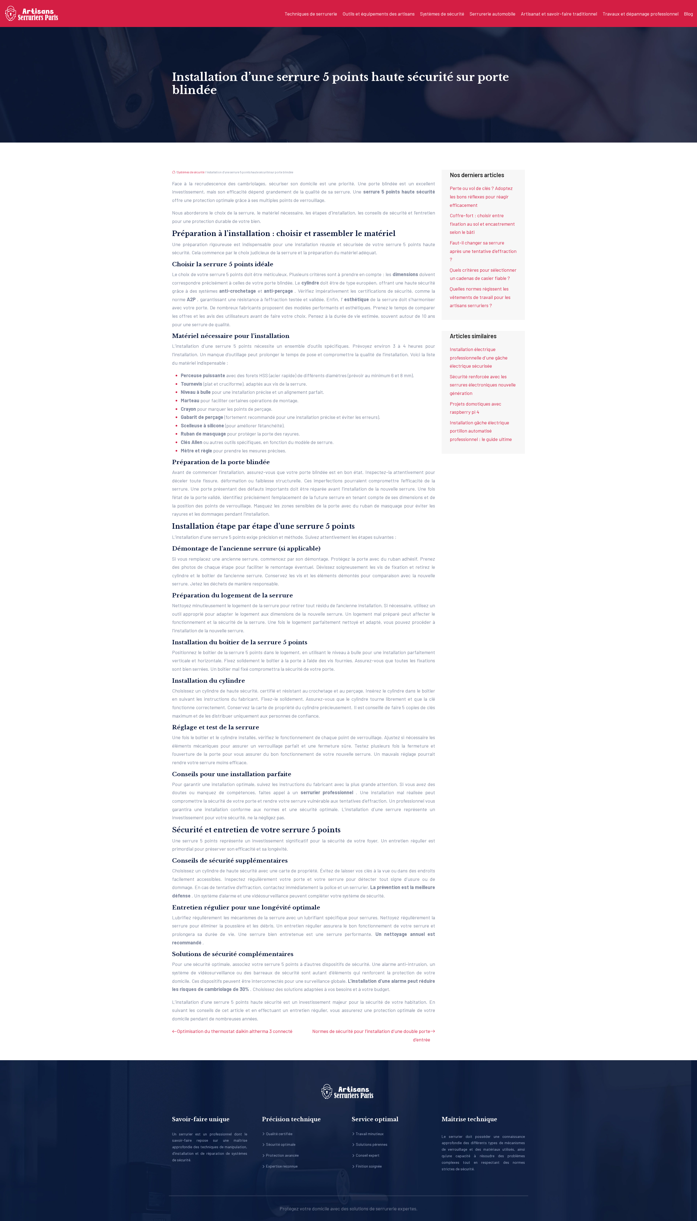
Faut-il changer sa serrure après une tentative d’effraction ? (483, 251)
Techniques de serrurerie (311, 14)
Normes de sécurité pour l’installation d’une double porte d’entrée (371, 1035)
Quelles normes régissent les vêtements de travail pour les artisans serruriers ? (480, 297)
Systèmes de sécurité (442, 14)
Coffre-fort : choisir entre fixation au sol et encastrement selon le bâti (482, 223)
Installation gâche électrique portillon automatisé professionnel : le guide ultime (481, 430)
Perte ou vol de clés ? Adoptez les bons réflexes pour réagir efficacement (481, 196)
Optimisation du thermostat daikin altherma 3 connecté (234, 1031)
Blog (688, 14)
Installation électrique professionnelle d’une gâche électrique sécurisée (479, 357)
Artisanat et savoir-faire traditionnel (559, 14)
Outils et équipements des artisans (379, 14)
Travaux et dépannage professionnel (640, 14)
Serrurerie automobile (492, 14)
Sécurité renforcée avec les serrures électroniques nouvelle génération (483, 384)
